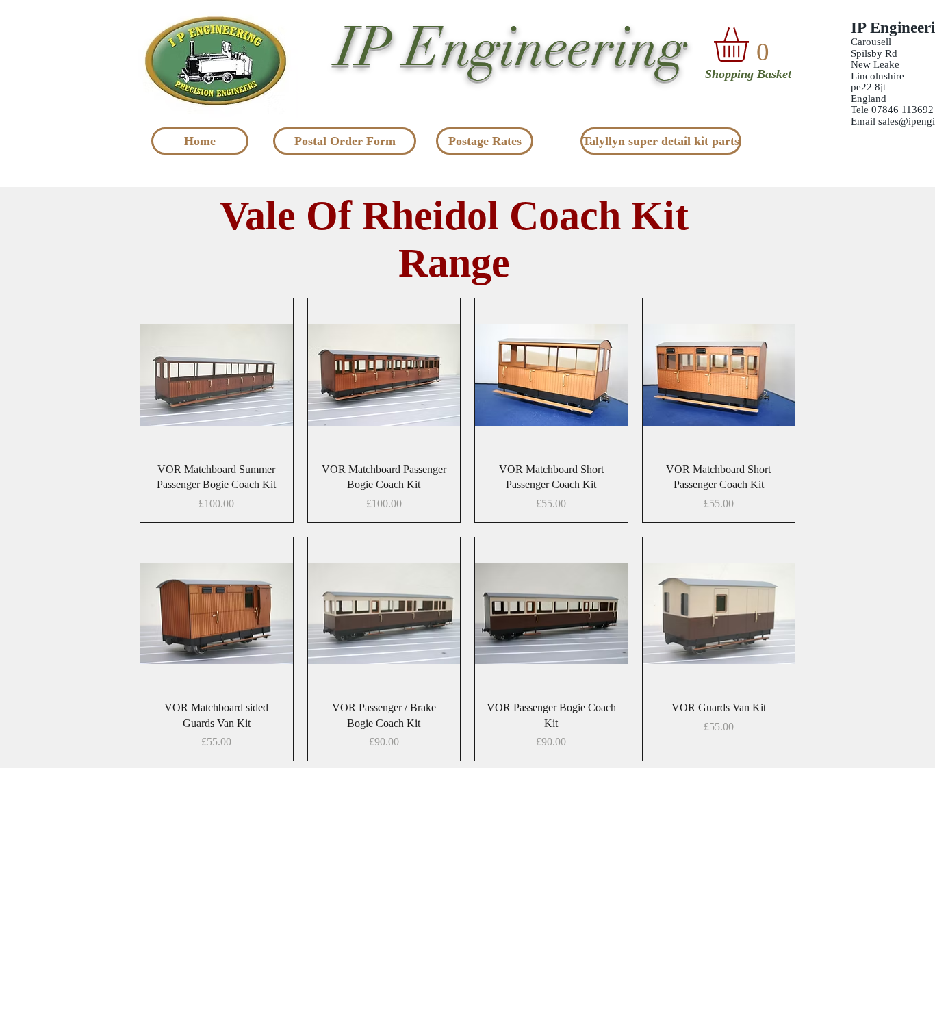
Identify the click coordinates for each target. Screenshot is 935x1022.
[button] (751, 44)
